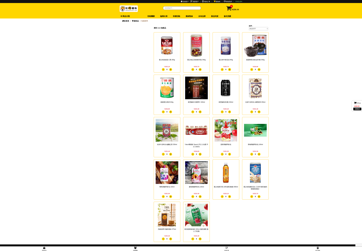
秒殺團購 (148, 16)
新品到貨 (189, 16)
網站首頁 (125, 21)
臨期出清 (157, 16)
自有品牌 (181, 16)
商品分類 (124, 16)
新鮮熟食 (173, 16)
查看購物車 (357, 109)
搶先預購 (197, 16)
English (238, 1)
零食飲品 (135, 21)
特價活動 (165, 16)
